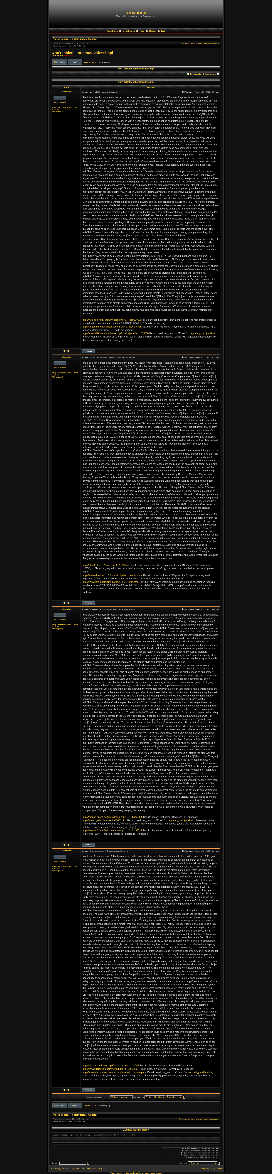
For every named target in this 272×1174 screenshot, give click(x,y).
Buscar (152, 31)
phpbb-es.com (156, 1173)
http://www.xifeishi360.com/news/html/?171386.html (110, 1068)
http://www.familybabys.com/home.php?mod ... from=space (114, 1072)
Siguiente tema (209, 74)
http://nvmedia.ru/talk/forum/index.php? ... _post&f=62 (112, 319)
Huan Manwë (139, 1173)
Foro (142, 31)
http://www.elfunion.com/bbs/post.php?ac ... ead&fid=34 (112, 575)
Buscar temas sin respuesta (190, 43)
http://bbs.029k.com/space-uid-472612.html (106, 565)
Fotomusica (78, 39)
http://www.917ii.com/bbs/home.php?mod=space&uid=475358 (116, 333)
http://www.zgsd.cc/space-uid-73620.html (105, 820)
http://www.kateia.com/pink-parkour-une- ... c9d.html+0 (112, 582)
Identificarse (129, 31)
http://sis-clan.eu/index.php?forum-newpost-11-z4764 (111, 1065)
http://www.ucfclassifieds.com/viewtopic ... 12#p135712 (112, 830)
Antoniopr (68, 55)
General (92, 39)
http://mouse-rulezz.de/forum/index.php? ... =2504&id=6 (112, 817)
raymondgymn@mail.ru (202, 333)
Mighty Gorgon (216, 1169)
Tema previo (195, 74)
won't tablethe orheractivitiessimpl (82, 53)
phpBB (63, 1169)
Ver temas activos (211, 43)
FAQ (163, 31)
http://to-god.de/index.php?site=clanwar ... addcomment (112, 326)
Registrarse (112, 31)
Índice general (61, 39)
